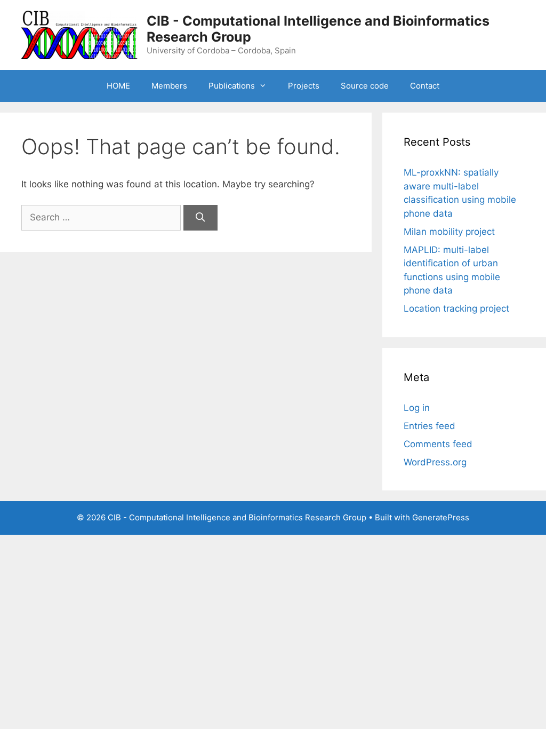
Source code (365, 86)
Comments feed (438, 444)
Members (169, 86)
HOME (118, 86)
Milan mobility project (449, 231)
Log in (417, 407)
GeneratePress (440, 517)
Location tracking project (456, 308)
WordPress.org (435, 462)
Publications (231, 86)
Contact (424, 86)
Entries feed (429, 426)
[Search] (200, 218)
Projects (303, 86)
